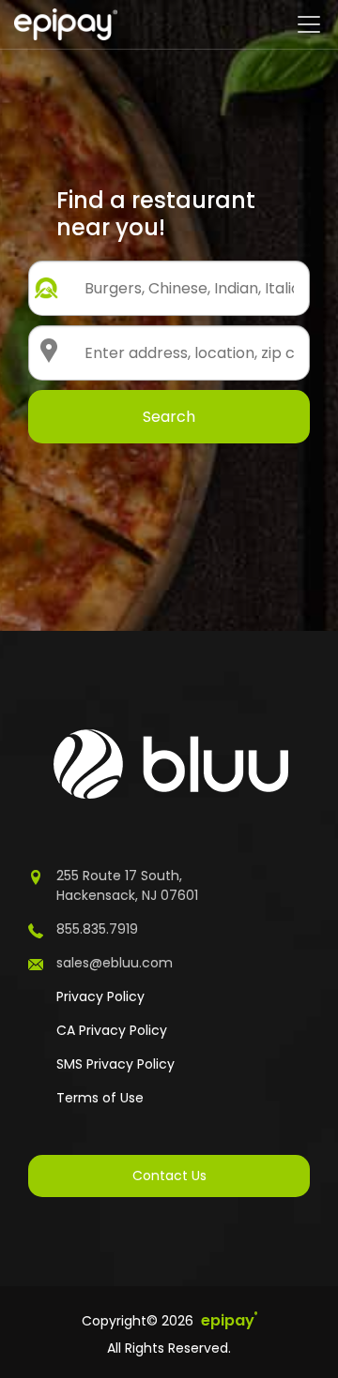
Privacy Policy (100, 996)
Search (169, 416)
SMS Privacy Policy (115, 1064)
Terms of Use (100, 1097)
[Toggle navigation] (309, 24)
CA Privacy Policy (111, 1030)
